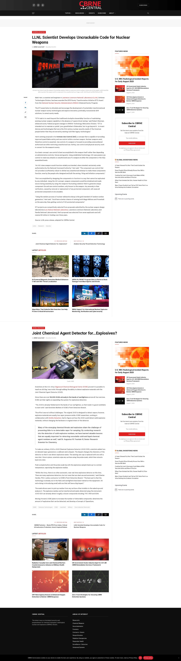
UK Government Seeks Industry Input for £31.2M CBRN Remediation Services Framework (138, 88)
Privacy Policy (129, 150)
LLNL (34, 226)
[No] (179, 658)
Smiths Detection (55, 418)
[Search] (148, 13)
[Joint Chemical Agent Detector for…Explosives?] (65, 378)
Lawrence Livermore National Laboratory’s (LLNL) (80, 98)
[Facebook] (25, 102)
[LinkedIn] (25, 107)
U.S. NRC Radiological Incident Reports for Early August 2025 (132, 80)
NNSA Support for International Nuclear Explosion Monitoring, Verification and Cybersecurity (89, 310)
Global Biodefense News (127, 160)
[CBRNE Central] (90, 5)
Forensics (76, 629)
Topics (68, 13)
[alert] (132, 199)
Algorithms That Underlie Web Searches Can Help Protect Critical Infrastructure (49, 310)
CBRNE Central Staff (39, 47)
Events (92, 13)
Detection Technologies (45, 507)
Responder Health (78, 641)
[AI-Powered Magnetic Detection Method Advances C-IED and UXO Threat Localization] (50, 266)
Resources (79, 13)
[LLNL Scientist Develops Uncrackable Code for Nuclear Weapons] (65, 87)
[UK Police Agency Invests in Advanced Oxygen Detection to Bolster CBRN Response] (120, 99)
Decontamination (78, 626)
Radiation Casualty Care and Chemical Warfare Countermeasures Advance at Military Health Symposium (48, 565)
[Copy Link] (25, 112)
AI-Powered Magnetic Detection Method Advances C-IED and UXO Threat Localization (50, 281)
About (111, 13)
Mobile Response (38, 328)
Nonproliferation (39, 32)
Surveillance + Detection (80, 644)
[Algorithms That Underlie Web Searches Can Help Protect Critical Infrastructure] (50, 296)
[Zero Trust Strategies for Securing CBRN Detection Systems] (120, 110)
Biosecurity (76, 620)
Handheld (63, 507)
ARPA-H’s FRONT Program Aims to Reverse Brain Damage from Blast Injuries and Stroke (89, 281)
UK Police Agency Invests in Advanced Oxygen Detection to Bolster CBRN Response (136, 99)
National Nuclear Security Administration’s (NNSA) (60, 103)
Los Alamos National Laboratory (56, 210)
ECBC (56, 507)
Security (48, 226)
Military (70, 507)
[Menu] (33, 13)
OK (140, 658)
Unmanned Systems (79, 647)
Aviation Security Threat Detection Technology (89, 244)
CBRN (34, 507)
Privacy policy (148, 658)
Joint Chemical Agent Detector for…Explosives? (51, 244)
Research (41, 226)
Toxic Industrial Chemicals (82, 507)
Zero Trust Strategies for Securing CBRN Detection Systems (137, 108)
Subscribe (143, 5)
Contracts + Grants (78, 632)
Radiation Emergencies (80, 638)
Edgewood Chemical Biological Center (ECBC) (71, 387)
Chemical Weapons (78, 623)
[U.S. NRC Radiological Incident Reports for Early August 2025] (132, 66)
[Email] (25, 117)
